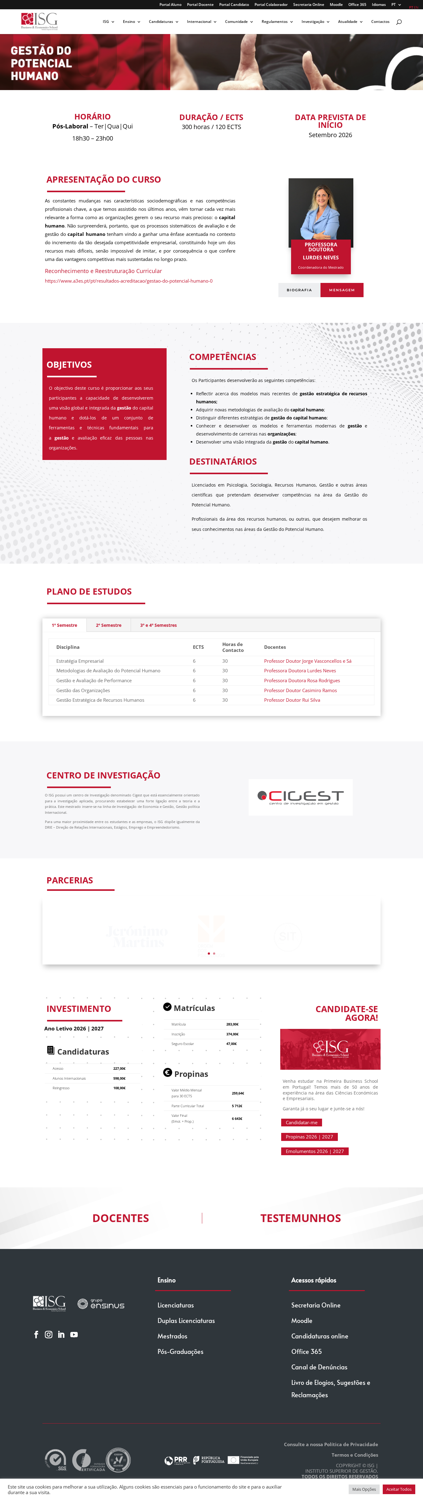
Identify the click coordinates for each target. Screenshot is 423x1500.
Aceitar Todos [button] (399, 1489)
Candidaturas (161, 22)
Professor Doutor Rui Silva (292, 700)
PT (393, 5)
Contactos (380, 22)
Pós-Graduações (180, 1351)
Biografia (299, 290)
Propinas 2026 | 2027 (309, 1137)
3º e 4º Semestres (158, 625)
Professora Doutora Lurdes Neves (300, 670)
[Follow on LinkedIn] (61, 1334)
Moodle (336, 5)
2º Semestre (108, 625)
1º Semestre (64, 625)
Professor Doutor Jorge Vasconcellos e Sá (307, 661)
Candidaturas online (319, 1336)
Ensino (129, 22)
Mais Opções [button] (364, 1489)
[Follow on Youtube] (74, 1334)
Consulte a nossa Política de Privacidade (331, 1444)
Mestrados (172, 1336)
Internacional (199, 22)
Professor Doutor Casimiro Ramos (300, 690)
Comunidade (236, 22)
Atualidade (347, 22)
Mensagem (342, 290)
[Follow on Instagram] (48, 1334)
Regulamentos (275, 22)
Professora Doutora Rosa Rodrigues (302, 680)
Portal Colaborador (271, 5)
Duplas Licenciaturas (186, 1320)
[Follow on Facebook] (36, 1334)
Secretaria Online (308, 5)
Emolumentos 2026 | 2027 (315, 1151)
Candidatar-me (301, 1122)
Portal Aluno (170, 5)
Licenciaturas (176, 1305)
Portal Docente (200, 5)
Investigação (313, 22)
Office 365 (357, 5)
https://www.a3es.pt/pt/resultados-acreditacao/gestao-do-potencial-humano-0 (129, 281)
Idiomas (379, 5)
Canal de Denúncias (319, 1367)
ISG (106, 22)
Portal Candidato (234, 5)
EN (416, 7)
